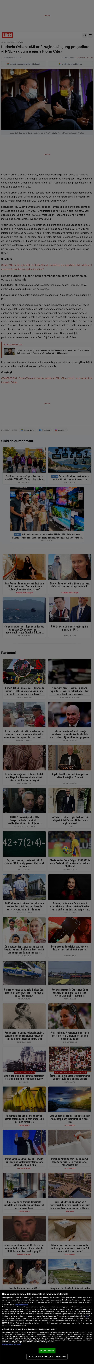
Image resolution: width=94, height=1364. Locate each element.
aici (86, 1316)
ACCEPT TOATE (47, 1350)
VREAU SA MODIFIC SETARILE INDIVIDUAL (47, 1357)
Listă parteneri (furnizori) (11, 1344)
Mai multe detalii (21, 1304)
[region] (47, 1327)
